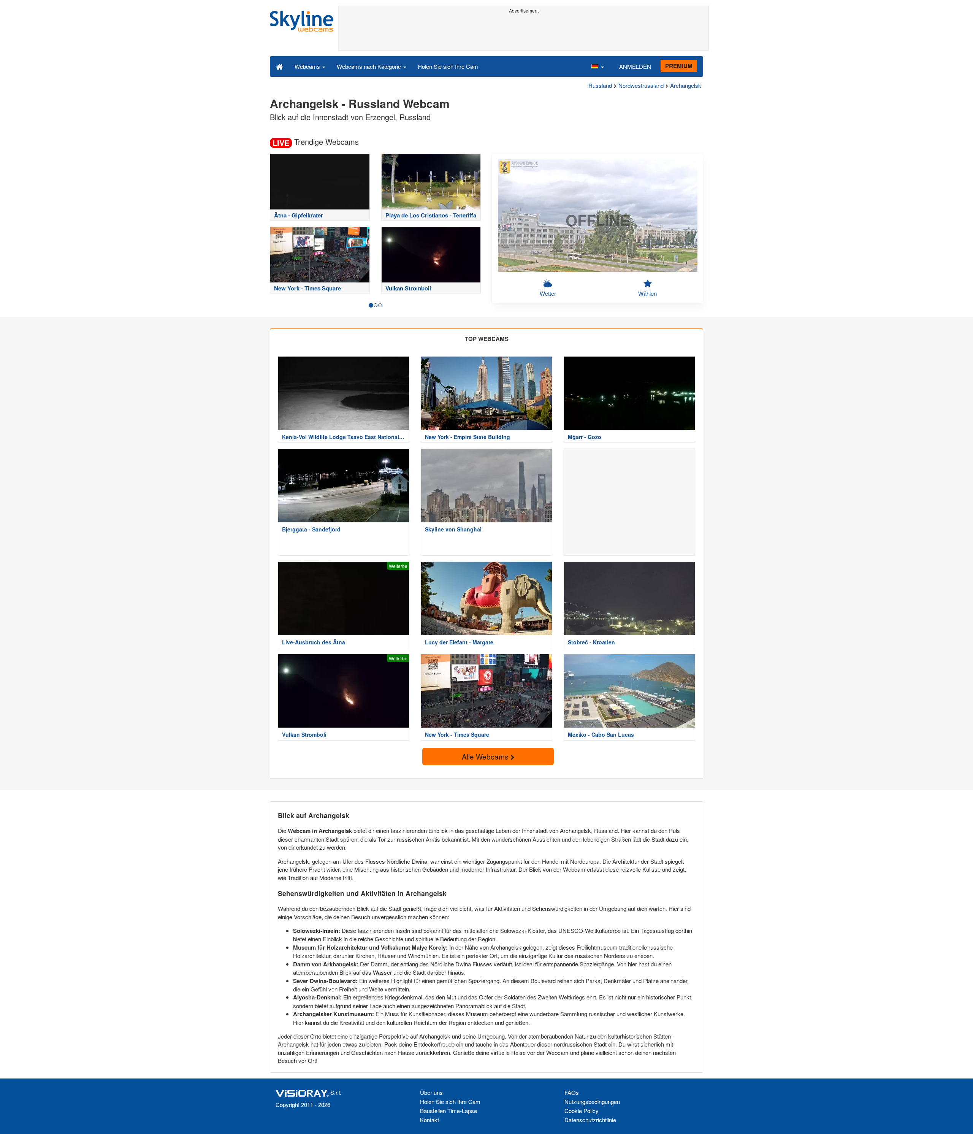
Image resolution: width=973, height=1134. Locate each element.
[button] (597, 66)
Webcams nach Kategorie (370, 66)
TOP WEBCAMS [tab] (487, 339)
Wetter (548, 293)
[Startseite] (279, 66)
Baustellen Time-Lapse (448, 1111)
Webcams (308, 66)
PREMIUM (679, 66)
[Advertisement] (523, 33)
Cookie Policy (581, 1111)
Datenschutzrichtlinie (590, 1120)
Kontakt (429, 1120)
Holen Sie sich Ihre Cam (448, 66)
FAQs (571, 1092)
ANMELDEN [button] (635, 66)
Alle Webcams (486, 756)
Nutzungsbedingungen (592, 1101)
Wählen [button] (647, 293)
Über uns (431, 1092)
